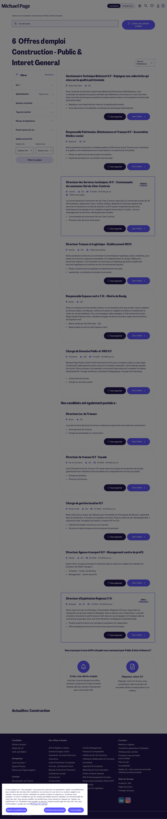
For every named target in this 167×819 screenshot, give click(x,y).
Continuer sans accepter (55, 810)
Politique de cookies (39, 804)
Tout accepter (76, 810)
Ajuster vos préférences (16, 810)
